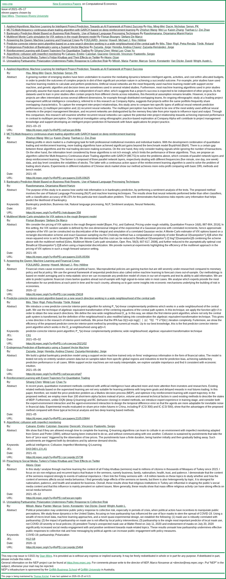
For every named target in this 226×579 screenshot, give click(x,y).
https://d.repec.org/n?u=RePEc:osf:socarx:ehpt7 (54, 374)
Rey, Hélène (139, 40)
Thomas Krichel (41, 576)
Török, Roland (205, 43)
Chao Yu (129, 50)
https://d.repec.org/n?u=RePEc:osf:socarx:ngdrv (54, 498)
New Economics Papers (67, 3)
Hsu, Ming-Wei (156, 26)
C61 (28, 335)
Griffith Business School (63, 569)
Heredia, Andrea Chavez (126, 47)
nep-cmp (7, 3)
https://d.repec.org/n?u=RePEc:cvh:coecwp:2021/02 (56, 343)
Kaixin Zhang (176, 30)
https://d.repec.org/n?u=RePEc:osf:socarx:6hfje (53, 130)
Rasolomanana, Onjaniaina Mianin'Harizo (168, 33)
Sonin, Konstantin (159, 61)
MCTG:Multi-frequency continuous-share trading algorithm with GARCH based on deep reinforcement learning (71, 30)
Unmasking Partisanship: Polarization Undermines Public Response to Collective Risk (57, 61)
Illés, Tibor (166, 43)
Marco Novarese (159, 562)
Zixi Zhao (204, 30)
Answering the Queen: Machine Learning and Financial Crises (43, 40)
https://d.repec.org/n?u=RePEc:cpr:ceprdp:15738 (54, 457)
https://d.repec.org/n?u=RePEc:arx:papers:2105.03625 (58, 178)
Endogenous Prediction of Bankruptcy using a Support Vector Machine (48, 47)
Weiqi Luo (117, 50)
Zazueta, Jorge (102, 47)
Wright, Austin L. (202, 61)
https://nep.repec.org (78, 562)
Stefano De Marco (131, 36)
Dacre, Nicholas (175, 26)
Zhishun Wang (148, 30)
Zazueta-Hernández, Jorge (158, 47)
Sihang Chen (102, 50)
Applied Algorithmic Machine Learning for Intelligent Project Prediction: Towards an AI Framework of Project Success (75, 26)
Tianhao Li (191, 30)
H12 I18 (30, 539)
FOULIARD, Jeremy (96, 40)
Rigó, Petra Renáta (184, 43)
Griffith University (91, 569)
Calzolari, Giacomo (97, 54)
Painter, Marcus (138, 61)
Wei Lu (162, 30)
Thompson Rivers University (31, 16)
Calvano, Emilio (75, 54)
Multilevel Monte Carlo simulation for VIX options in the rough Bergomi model (52, 36)
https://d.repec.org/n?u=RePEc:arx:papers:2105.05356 (58, 256)
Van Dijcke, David (181, 61)
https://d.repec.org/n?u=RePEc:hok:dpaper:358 (53, 212)
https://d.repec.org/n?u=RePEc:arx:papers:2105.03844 (58, 418)
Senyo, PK (192, 26)
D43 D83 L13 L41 (36, 449)
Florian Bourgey (110, 36)
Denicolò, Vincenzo (120, 54)
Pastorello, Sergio (144, 54)
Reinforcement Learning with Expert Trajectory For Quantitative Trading (48, 50)
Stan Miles (7, 16)
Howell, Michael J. (119, 40)
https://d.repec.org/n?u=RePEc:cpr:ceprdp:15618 (54, 294)
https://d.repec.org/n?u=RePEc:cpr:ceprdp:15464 (54, 547)
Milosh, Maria (120, 61)
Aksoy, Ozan (111, 57)
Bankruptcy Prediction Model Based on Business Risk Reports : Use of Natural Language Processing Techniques (73, 33)
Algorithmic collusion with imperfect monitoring (34, 54)
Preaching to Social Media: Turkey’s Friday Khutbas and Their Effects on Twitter (53, 57)
